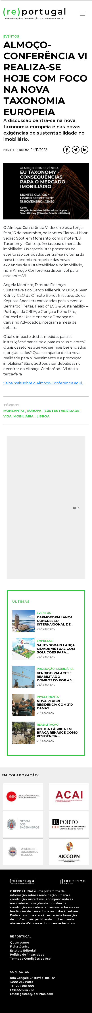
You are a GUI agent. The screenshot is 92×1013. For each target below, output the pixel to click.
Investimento (48, 696)
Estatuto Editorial (23, 950)
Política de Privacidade (27, 954)
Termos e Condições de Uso (30, 958)
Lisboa (43, 416)
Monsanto (13, 411)
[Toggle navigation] (82, 13)
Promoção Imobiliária (55, 668)
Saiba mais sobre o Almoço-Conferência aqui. (43, 383)
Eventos (11, 36)
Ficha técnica (19, 946)
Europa (34, 411)
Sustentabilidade (61, 411)
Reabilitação (48, 724)
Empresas (44, 640)
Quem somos (19, 942)
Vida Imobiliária (18, 416)
